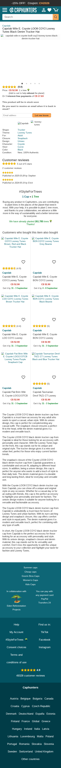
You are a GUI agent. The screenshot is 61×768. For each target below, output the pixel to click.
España (40, 713)
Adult (20, 135)
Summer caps (30, 567)
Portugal (12, 743)
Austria (14, 698)
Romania (24, 743)
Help (16, 624)
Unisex (21, 141)
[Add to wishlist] (23, 262)
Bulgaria (37, 698)
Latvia (45, 728)
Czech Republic (41, 706)
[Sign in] (44, 10)
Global (35, 721)
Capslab (6, 25)
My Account (16, 632)
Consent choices (16, 647)
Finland (15, 721)
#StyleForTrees (15, 639)
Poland (49, 736)
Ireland (28, 728)
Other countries (30, 759)
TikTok (44, 632)
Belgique (25, 698)
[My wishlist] (49, 10)
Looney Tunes (25, 132)
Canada (48, 698)
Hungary (17, 728)
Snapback (23, 138)
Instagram (45, 647)
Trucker (21, 130)
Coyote (21, 144)
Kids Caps (30, 584)
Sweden (12, 751)
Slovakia (37, 743)
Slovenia (49, 743)
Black (20, 149)
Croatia (15, 706)
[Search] (56, 17)
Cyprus (25, 706)
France (26, 721)
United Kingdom (44, 751)
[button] (22, 83)
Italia (37, 728)
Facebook (44, 639)
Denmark (11, 713)
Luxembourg (27, 736)
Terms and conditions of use (16, 658)
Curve (21, 147)
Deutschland (26, 713)
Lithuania (13, 736)
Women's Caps (30, 580)
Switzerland (26, 751)
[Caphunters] (17, 9)
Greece (46, 721)
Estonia (50, 713)
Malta (40, 736)
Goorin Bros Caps (30, 576)
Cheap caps (30, 571)
